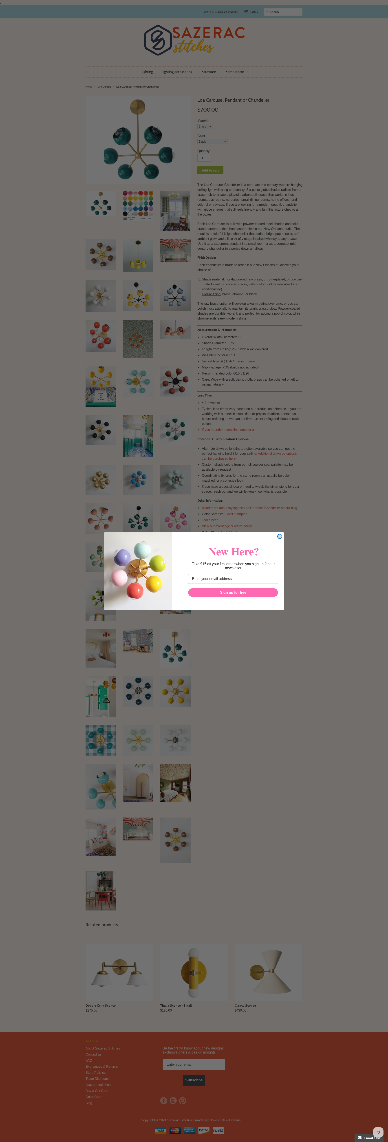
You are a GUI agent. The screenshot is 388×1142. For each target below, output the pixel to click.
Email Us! (371, 1138)
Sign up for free (233, 592)
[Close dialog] (280, 536)
